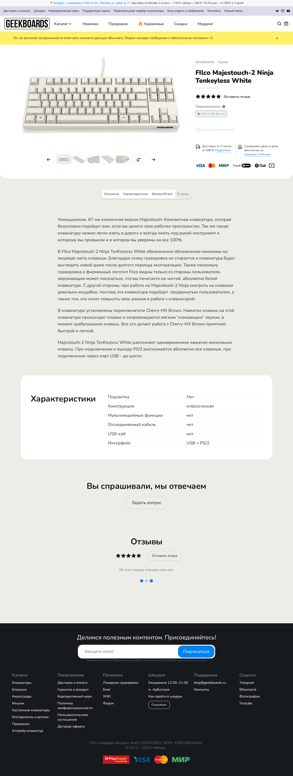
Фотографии (249, 696)
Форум (108, 703)
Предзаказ (118, 23)
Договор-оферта (71, 726)
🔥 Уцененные (151, 23)
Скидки (180, 23)
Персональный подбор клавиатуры (138, 11)
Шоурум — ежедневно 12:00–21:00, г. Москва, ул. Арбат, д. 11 (92, 3)
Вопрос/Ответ (162, 194)
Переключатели (208, 106)
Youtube (245, 703)
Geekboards (204, 62)
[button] (49, 159)
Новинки (90, 23)
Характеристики (135, 194)
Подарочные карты (96, 11)
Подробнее (223, 150)
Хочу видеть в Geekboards (185, 11)
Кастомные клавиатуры (31, 710)
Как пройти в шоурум (165, 696)
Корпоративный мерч (64, 11)
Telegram (246, 682)
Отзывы (183, 194)
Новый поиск (233, 11)
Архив (223, 62)
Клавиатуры (22, 682)
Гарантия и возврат (73, 689)
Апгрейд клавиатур (27, 730)
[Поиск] (279, 23)
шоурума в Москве (257, 154)
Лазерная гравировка (120, 682)
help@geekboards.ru (210, 682)
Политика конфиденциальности (74, 705)
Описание (111, 194)
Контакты (214, 11)
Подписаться (196, 651)
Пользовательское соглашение (72, 717)
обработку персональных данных (185, 660)
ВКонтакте (247, 689)
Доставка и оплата (16, 11)
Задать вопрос (146, 503)
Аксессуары (22, 696)
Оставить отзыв (164, 555)
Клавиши (19, 689)
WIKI (107, 696)
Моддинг (205, 23)
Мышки (18, 703)
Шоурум (39, 11)
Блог (107, 689)
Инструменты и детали (30, 717)
